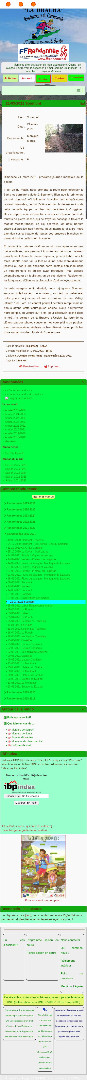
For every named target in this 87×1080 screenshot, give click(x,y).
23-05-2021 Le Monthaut (22, 663)
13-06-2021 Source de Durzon (25, 686)
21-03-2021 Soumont (23, 103)
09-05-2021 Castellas (20, 655)
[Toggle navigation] (78, 90)
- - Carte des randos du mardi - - (24, 394)
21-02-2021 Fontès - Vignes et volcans (30, 567)
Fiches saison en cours (41, 952)
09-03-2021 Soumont (20, 582)
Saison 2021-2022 (15, 480)
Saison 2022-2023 (15, 476)
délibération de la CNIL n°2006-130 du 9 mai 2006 (47, 1002)
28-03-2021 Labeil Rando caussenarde (30, 605)
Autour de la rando (42, 709)
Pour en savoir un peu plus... (43, 900)
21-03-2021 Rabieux (19, 594)
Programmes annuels (20, 398)
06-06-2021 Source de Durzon (25, 678)
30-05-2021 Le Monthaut (22, 671)
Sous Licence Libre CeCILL (64, 1078)
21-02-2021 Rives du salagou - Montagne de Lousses (39, 574)
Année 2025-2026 (15, 410)
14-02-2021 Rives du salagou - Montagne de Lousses (39, 563)
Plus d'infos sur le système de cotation (26, 826)
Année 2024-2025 (15, 414)
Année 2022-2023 (15, 421)
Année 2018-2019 (15, 437)
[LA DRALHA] (43, 25)
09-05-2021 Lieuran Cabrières (25, 659)
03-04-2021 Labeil (18, 613)
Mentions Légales (72, 986)
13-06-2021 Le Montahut (22, 682)
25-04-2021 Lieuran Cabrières (25, 644)
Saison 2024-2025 (15, 468)
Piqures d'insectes (22, 737)
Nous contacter (70, 940)
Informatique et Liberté (16, 1015)
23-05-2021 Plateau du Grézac (25, 667)
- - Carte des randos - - (18, 390)
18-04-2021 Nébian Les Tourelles (27, 636)
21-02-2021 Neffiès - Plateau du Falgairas (32, 570)
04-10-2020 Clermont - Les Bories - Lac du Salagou (38, 543)
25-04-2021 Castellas (20, 640)
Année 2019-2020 (15, 433)
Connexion (76, 77)
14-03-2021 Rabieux (19, 586)
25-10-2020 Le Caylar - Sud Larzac (28, 551)
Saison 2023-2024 (15, 472)
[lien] (28, 915)
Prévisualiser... (32, 366)
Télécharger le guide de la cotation (24, 830)
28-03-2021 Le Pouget (20, 609)
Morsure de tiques (22, 733)
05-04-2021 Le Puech (20, 617)
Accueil (27, 78)
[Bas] (33, 4)
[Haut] (8, 4)
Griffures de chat (21, 745)
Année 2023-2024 (15, 417)
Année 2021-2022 (15, 425)
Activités (10, 78)
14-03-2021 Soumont (20, 590)
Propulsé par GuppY (18, 1078)
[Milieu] (21, 4)
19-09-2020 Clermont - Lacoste (26, 540)
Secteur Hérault (14, 453)
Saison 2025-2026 (15, 465)
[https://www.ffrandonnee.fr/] (43, 52)
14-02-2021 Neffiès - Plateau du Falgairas (32, 559)
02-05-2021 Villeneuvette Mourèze (28, 651)
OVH (45, 1047)
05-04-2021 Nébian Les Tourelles (27, 621)
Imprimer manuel (43, 496)
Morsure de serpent (23, 729)
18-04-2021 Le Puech (20, 632)
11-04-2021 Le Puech (20, 624)
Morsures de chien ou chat (27, 741)
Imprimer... (54, 366)
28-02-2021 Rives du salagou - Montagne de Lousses (39, 578)
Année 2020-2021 (15, 429)
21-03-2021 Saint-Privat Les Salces (28, 597)
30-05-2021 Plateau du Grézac (25, 675)
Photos (60, 78)
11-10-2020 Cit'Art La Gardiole (25, 547)
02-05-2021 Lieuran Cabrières (25, 648)
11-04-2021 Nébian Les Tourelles (27, 628)
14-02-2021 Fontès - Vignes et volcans (30, 555)
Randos (43, 79)
